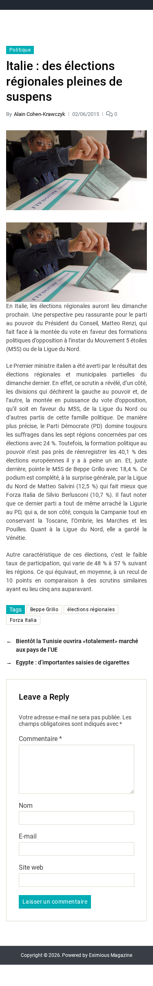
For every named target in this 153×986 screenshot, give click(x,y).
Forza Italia (23, 620)
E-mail (28, 836)
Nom (26, 805)
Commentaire (40, 739)
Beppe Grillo (44, 609)
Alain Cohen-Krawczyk (39, 114)
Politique (20, 50)
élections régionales (91, 609)
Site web (31, 867)
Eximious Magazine (110, 955)
